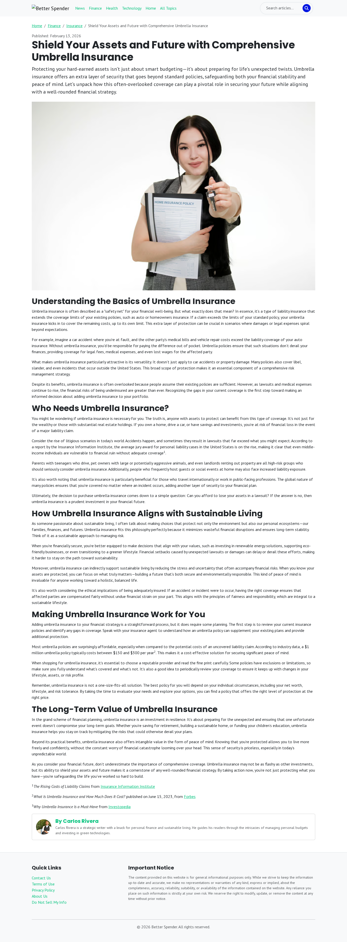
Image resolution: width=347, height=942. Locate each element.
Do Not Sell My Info (49, 902)
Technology (131, 8)
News (80, 8)
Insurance (74, 25)
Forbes (190, 796)
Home (151, 8)
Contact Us (41, 877)
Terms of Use (43, 883)
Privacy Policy (43, 890)
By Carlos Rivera (77, 821)
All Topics (168, 8)
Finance (95, 8)
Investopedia (119, 806)
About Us (40, 896)
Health (112, 8)
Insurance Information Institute (128, 786)
